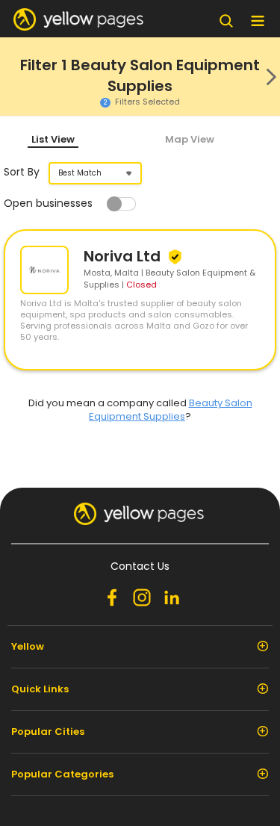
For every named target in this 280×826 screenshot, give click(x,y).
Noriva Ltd (124, 256)
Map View (189, 139)
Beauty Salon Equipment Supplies (170, 409)
